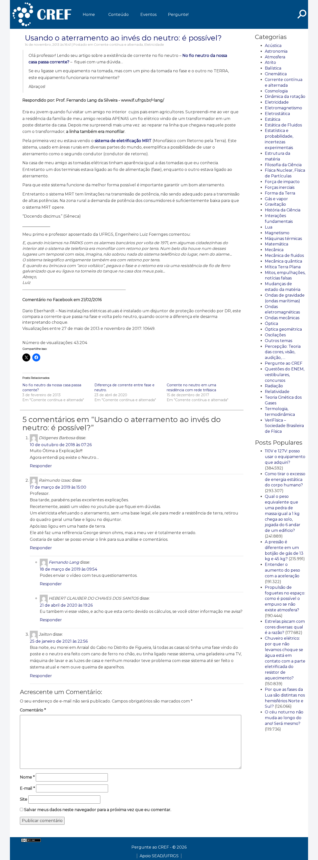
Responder (41, 466)
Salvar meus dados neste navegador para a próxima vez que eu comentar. (97, 809)
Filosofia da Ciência (283, 164)
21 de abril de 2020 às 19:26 (66, 605)
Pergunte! (178, 14)
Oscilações (275, 335)
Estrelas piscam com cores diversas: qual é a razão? (285, 627)
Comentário (33, 710)
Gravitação (275, 204)
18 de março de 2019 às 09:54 (68, 569)
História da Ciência (282, 210)
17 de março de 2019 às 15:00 (58, 487)
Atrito (270, 62)
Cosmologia (276, 91)
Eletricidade (154, 44)
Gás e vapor (276, 198)
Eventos (148, 14)
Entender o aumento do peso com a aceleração (282, 570)
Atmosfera (275, 57)
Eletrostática (277, 113)
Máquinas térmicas (283, 238)
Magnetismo (277, 233)
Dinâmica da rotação (285, 96)
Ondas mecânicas (282, 317)
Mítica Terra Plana (283, 267)
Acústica (273, 45)
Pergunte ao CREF (283, 363)
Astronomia (276, 51)
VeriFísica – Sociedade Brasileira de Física (284, 426)
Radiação (274, 386)
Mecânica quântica (283, 261)
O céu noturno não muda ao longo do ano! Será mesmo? (284, 718)
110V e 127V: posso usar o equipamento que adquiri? (285, 457)
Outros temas (278, 340)
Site (23, 799)
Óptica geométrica (283, 329)
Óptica (271, 323)
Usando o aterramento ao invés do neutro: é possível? (123, 37)
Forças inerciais (279, 187)
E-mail (27, 788)
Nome (27, 777)
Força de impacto (282, 181)
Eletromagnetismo (283, 108)
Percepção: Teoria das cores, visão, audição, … (283, 352)
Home (89, 14)
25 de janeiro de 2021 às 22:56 (59, 641)
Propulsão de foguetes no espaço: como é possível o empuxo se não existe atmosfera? (285, 598)
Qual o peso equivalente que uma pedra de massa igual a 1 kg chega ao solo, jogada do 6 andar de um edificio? (282, 513)
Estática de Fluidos (283, 125)
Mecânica (274, 249)
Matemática (276, 244)
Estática (272, 119)
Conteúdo (118, 14)
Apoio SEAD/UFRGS (159, 856)
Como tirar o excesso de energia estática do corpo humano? (285, 479)
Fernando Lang (64, 562)
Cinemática (276, 74)
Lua (268, 227)
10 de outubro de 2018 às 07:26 (61, 444)
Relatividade (277, 391)
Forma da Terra (280, 193)
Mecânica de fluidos (284, 255)
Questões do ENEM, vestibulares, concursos (284, 375)
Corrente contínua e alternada (118, 44)
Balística (273, 68)
